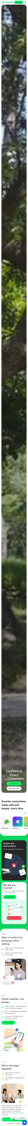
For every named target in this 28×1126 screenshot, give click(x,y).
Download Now (9, 897)
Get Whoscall (14, 783)
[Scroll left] (20, 813)
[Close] (25, 1105)
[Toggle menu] (25, 2)
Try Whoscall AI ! (8, 1022)
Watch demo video (14, 788)
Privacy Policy (14, 1113)
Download (18, 2)
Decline (19, 1123)
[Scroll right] (25, 813)
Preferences (10, 1123)
